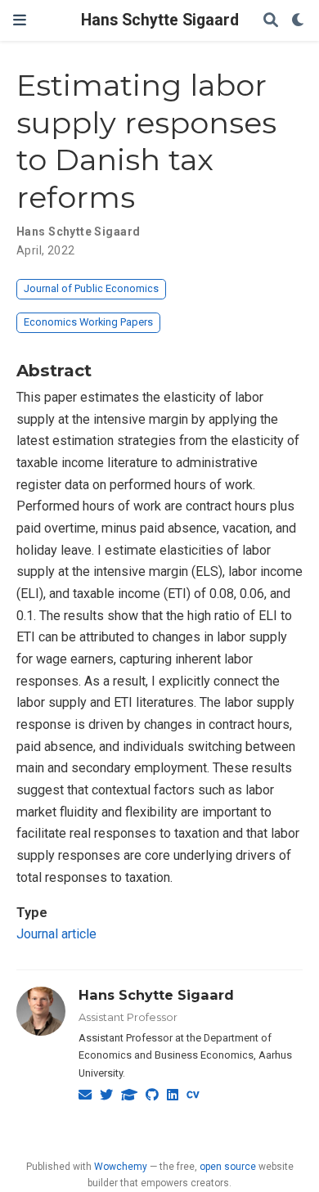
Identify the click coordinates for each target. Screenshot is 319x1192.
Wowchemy (120, 1166)
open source (228, 1166)
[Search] (270, 20)
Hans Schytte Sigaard (160, 20)
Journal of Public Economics (91, 288)
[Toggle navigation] (19, 20)
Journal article (56, 934)
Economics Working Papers (88, 322)
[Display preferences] (298, 20)
